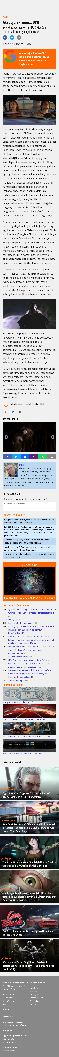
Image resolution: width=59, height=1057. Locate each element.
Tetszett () (14, 412)
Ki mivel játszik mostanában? (21, 623)
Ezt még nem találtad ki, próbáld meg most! (29, 597)
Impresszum (8, 994)
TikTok (33, 1004)
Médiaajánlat (8, 997)
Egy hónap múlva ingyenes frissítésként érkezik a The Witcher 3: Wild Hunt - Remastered (29, 521)
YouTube (34, 991)
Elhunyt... (12, 619)
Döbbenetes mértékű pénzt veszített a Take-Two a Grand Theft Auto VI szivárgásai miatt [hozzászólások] (31, 650)
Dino (10, 44)
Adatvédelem (8, 1001)
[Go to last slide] (6, 437)
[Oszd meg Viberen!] (34, 456)
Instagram (34, 994)
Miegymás (7, 1030)
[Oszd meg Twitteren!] (12, 37)
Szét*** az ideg (15, 680)
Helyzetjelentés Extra (17, 656)
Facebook (34, 988)
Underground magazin (13, 1022)
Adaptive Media (9, 1042)
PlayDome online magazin (15, 982)
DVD (5, 17)
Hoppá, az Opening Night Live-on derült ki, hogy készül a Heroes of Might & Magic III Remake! (26, 541)
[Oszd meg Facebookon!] (5, 37)
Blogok (6, 1009)
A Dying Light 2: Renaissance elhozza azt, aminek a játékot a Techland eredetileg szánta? (28, 548)
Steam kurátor (36, 1001)
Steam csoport (36, 997)
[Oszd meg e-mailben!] (19, 37)
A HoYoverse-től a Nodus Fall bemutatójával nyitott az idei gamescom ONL (29, 555)
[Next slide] (52, 437)
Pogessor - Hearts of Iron (14, 1025)
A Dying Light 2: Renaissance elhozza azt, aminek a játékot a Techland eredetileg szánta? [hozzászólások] (31, 629)
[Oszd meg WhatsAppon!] (42, 456)
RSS (4, 1004)
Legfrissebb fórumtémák (16, 605)
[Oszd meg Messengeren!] (25, 456)
